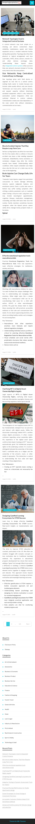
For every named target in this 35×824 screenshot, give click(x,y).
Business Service (10, 681)
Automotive (8, 667)
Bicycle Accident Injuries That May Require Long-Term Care (15, 147)
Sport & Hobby (9, 738)
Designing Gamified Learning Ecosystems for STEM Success (14, 517)
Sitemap (7, 649)
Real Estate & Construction (13, 733)
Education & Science (9, 510)
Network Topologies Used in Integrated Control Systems (13, 40)
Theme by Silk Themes (17, 821)
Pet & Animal (9, 728)
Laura (14, 109)
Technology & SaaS (11, 742)
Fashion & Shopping (11, 695)
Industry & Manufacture (11, 33)
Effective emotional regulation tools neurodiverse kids (16, 257)
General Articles (9, 383)
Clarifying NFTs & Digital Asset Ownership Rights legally (14, 390)
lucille (14, 352)
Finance (7, 690)
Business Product (10, 676)
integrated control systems (14, 66)
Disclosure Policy (10, 645)
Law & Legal (7, 140)
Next (27, 624)
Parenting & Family (9, 250)
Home (6, 714)
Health (7, 709)
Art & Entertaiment (11, 662)
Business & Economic (11, 671)
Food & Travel (9, 700)
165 (20, 624)
